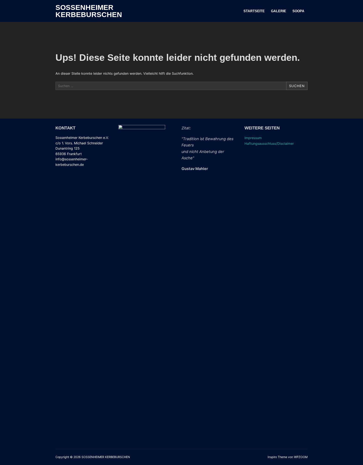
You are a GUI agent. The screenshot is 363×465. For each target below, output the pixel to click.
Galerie (278, 11)
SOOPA (298, 11)
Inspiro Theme (277, 457)
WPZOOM (301, 457)
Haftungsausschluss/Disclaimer (269, 143)
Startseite (254, 11)
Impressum (253, 138)
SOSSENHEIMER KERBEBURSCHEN (88, 11)
